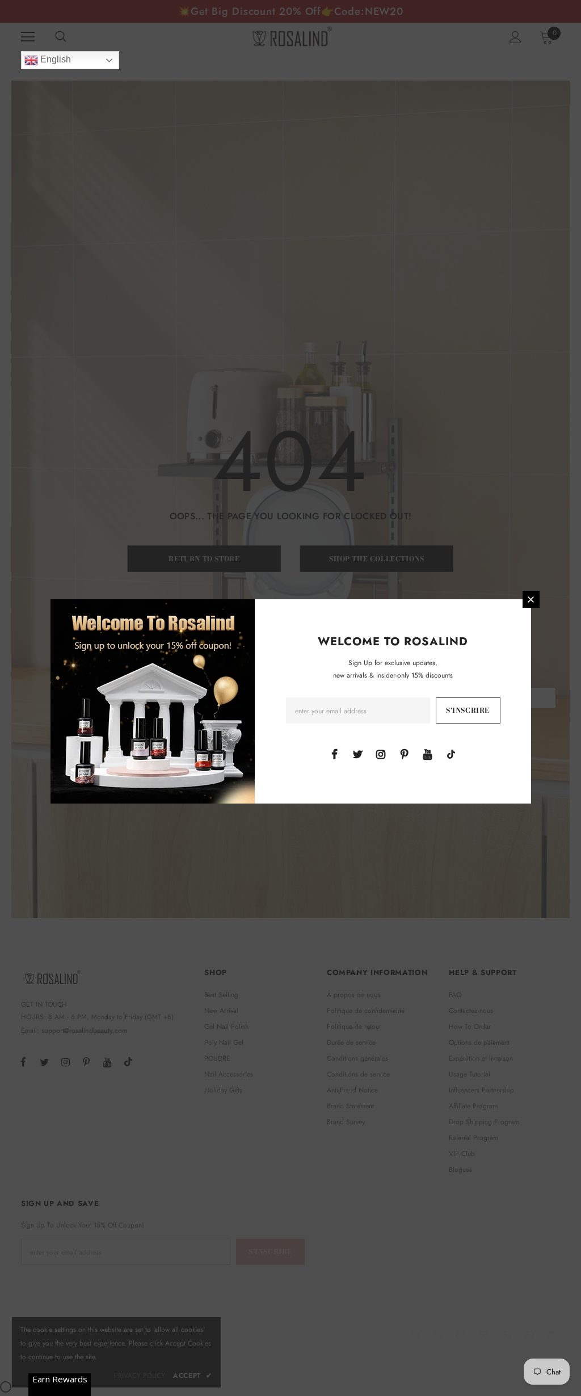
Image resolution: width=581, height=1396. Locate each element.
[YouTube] (427, 753)
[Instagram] (380, 753)
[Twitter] (357, 753)
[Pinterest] (404, 753)
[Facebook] (334, 753)
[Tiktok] (451, 753)
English (54, 59)
